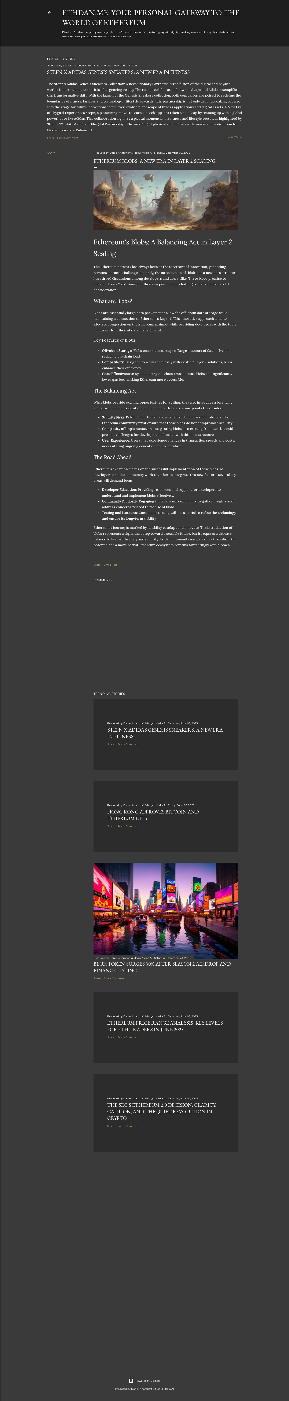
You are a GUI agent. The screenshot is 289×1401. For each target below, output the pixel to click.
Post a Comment (67, 137)
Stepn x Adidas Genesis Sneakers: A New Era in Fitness (118, 72)
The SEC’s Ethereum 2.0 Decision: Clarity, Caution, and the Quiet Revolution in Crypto (161, 1111)
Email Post (110, 564)
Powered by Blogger (147, 1380)
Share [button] (50, 137)
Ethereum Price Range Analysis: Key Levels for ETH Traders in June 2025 (165, 1026)
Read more (234, 136)
